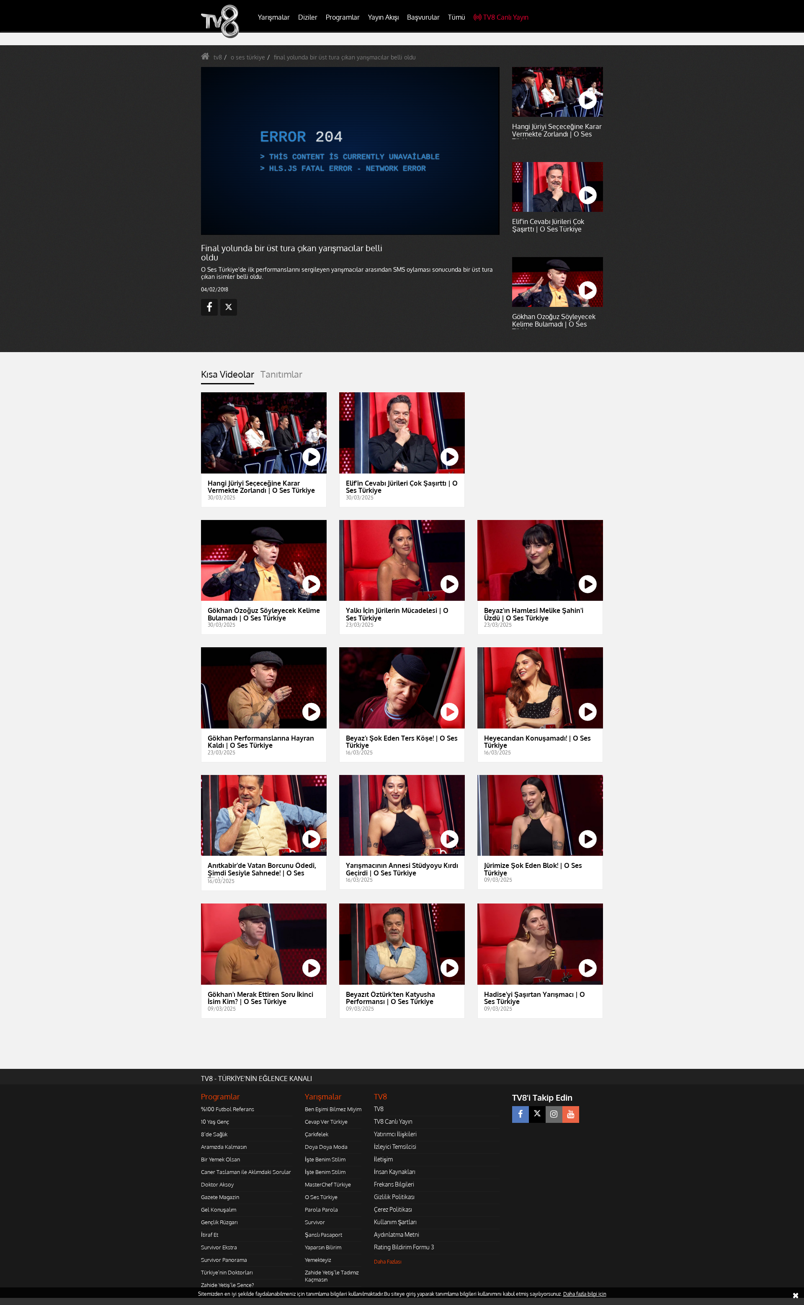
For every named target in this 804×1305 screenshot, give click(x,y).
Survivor (315, 1222)
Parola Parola (321, 1209)
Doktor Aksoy (217, 1184)
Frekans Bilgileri (394, 1184)
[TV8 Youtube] (570, 1114)
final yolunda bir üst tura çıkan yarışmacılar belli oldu (345, 57)
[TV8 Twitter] (537, 1114)
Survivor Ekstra (219, 1247)
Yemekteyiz (318, 1259)
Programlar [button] (343, 17)
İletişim (383, 1159)
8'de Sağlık (214, 1134)
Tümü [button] (456, 17)
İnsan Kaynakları (394, 1171)
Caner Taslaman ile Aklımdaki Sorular (246, 1172)
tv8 (218, 57)
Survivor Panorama (224, 1259)
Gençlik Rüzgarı (219, 1222)
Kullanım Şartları (395, 1221)
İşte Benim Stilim (325, 1159)
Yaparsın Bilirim (323, 1247)
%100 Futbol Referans (227, 1109)
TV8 (379, 1108)
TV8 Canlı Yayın (505, 17)
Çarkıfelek (316, 1134)
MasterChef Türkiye (328, 1184)
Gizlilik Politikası (394, 1196)
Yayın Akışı (383, 17)
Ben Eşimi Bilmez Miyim (333, 1109)
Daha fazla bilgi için (584, 1294)
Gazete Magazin (220, 1197)
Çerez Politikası (393, 1209)
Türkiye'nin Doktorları (227, 1272)
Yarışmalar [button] (274, 17)
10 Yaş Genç (215, 1121)
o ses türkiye (248, 57)
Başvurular (423, 17)
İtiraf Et (209, 1234)
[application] (349, 150)
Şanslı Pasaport (323, 1234)
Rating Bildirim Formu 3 (404, 1247)
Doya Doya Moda (326, 1146)
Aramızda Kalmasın (224, 1146)
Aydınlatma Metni (396, 1234)
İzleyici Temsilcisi (395, 1146)
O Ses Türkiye (321, 1197)
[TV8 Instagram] (554, 1114)
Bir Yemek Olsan (220, 1159)
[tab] (227, 376)
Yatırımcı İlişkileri (395, 1134)
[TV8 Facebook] (520, 1114)
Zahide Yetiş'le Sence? (227, 1285)
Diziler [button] (307, 17)
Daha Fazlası (388, 1262)
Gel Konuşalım (218, 1209)
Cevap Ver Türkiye (326, 1121)
